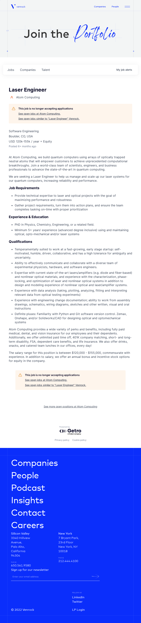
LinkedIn (78, 597)
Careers (27, 525)
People (115, 7)
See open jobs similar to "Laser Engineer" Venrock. (48, 118)
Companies (100, 7)
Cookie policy (79, 440)
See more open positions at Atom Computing (70, 406)
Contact (28, 513)
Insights (27, 500)
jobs (10, 70)
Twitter (77, 601)
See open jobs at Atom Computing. (39, 113)
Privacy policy (62, 440)
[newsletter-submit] (95, 576)
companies (28, 70)
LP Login (78, 609)
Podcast (28, 488)
